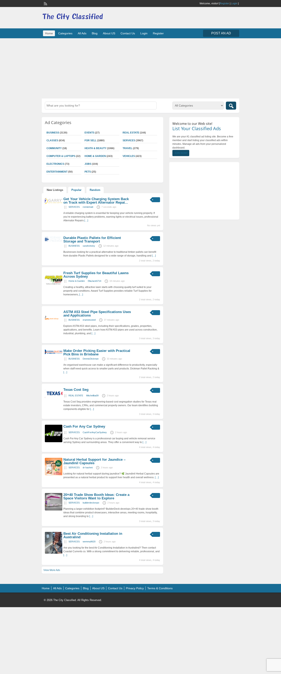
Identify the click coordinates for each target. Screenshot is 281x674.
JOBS (88, 163)
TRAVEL (127, 148)
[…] (86, 220)
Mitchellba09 (92, 395)
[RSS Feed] (45, 3)
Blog (95, 33)
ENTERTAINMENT (56, 171)
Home (49, 33)
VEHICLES (129, 156)
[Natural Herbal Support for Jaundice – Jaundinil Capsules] (53, 474)
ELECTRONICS (55, 163)
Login (234, 3)
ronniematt (88, 207)
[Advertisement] (140, 68)
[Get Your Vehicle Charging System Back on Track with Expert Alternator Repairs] (53, 204)
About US (109, 33)
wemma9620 (89, 541)
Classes (52, 140)
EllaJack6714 (94, 281)
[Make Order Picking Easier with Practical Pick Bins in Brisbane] (53, 353)
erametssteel (89, 320)
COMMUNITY (54, 148)
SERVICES (129, 140)
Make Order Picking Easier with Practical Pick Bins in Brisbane (96, 352)
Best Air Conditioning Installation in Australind (92, 535)
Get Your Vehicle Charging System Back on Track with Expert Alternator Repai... (96, 200)
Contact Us (128, 33)
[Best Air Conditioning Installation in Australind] (53, 552)
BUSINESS (52, 132)
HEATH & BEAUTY (95, 148)
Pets (88, 171)
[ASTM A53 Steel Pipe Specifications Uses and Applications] (53, 326)
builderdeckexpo (91, 502)
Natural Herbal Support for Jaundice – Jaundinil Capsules (94, 461)
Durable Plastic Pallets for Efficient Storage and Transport (92, 239)
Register (224, 3)
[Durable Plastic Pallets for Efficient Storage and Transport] (53, 240)
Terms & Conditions (160, 588)
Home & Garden (95, 156)
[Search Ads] (231, 106)
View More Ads (51, 570)
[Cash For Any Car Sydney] (53, 441)
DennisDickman (91, 358)
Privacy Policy (135, 588)
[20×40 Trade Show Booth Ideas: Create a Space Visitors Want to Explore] (53, 509)
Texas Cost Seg (75, 390)
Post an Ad (221, 33)
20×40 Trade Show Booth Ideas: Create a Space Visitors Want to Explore (96, 496)
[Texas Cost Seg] (53, 398)
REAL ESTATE (131, 132)
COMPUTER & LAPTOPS (60, 156)
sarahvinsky (89, 246)
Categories (65, 33)
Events (89, 132)
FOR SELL (90, 140)
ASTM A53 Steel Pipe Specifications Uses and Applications (97, 313)
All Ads (82, 33)
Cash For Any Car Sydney (84, 426)
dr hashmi (88, 467)
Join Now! (180, 153)
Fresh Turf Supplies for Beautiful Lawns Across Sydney (96, 274)
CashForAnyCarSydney (95, 432)
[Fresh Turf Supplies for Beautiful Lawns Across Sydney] (53, 288)
